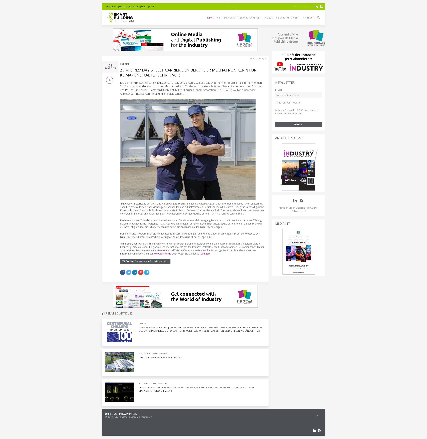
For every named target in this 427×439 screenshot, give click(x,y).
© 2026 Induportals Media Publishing (128, 417)
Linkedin (205, 253)
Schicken (298, 124)
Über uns (111, 414)
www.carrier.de (162, 253)
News (210, 17)
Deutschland (125, 6)
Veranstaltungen (287, 17)
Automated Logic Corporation (154, 383)
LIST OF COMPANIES (116, 420)
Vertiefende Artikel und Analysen (239, 17)
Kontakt (308, 17)
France (144, 6)
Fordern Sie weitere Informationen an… (146, 261)
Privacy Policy (128, 414)
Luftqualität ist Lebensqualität (160, 357)
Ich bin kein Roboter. (290, 102)
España (136, 6)
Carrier (125, 64)
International (112, 6)
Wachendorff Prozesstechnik (154, 353)
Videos (269, 17)
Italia (151, 6)
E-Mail (279, 89)
